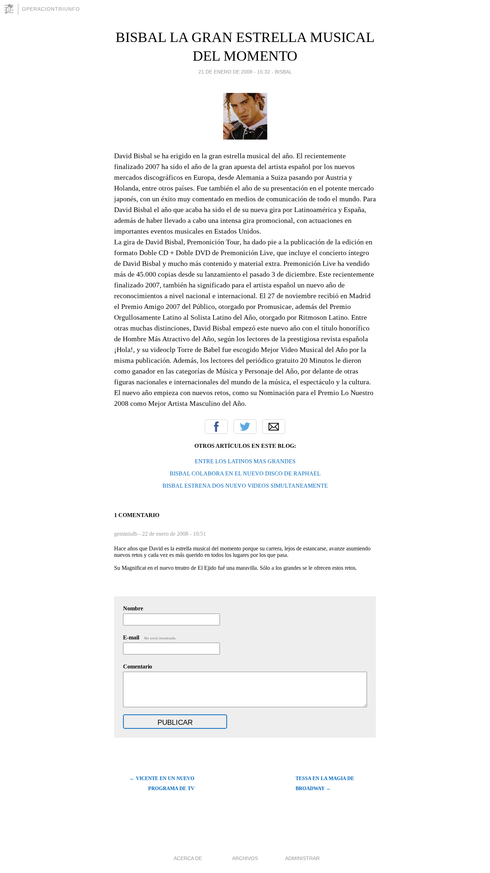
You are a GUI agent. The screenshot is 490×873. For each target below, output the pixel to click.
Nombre (133, 608)
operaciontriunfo (51, 9)
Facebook (216, 426)
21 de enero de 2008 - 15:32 (234, 72)
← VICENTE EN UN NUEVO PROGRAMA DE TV (161, 783)
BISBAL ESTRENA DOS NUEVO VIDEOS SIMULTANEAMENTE (245, 486)
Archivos (245, 858)
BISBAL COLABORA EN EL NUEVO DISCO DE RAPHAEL (245, 473)
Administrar (302, 858)
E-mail (149, 637)
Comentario (137, 666)
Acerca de (188, 858)
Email (273, 426)
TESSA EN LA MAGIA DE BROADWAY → (325, 783)
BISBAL (283, 72)
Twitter (245, 426)
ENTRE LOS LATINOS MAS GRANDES (245, 461)
